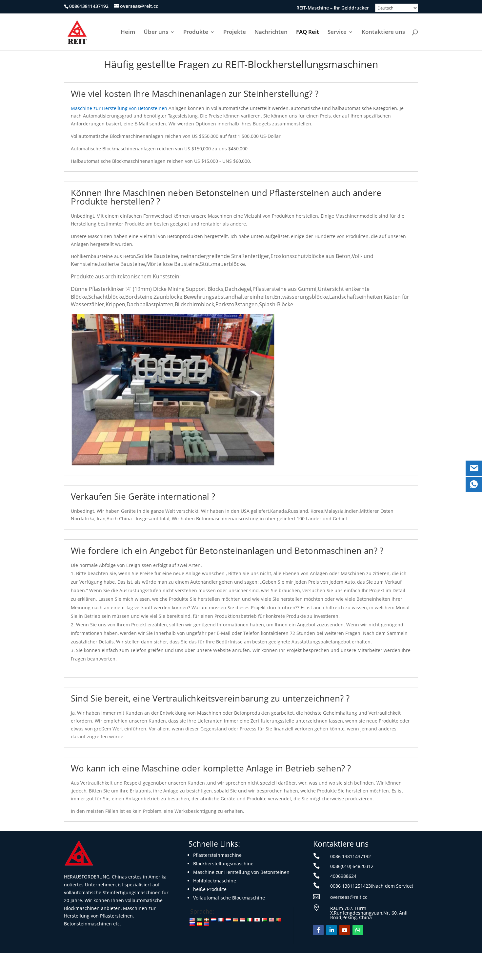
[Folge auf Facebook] (318, 930)
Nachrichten (271, 32)
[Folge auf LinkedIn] (331, 930)
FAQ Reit (307, 32)
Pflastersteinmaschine (217, 855)
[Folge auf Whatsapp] (357, 930)
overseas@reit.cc (348, 897)
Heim (128, 32)
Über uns (156, 32)
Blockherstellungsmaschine (223, 863)
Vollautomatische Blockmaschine (229, 898)
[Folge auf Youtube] (344, 930)
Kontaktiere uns (383, 32)
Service (337, 32)
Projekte (234, 32)
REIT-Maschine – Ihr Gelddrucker (332, 8)
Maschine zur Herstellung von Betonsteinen (119, 108)
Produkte (195, 32)
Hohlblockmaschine (214, 880)
